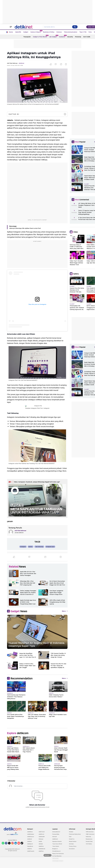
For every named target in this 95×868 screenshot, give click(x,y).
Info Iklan (71, 844)
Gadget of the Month (40, 36)
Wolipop (41, 839)
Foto (90, 32)
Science (59, 32)
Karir (70, 836)
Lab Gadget (53, 36)
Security (70, 36)
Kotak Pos (71, 839)
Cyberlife (18, 32)
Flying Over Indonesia (58, 853)
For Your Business (57, 856)
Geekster (62, 36)
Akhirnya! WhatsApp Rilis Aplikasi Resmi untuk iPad (25, 228)
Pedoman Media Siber (75, 834)
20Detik (41, 844)
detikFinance (30, 836)
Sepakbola (30, 846)
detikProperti (30, 851)
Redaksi (71, 831)
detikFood (41, 834)
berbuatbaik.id (56, 831)
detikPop (41, 851)
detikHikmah (42, 848)
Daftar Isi (14, 114)
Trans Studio (55, 846)
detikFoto (41, 846)
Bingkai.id (55, 848)
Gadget (25, 32)
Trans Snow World (57, 844)
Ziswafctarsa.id (56, 851)
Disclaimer (72, 848)
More (64, 611)
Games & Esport (36, 31)
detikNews (30, 831)
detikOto (29, 848)
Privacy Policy (72, 846)
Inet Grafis (86, 36)
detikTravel (42, 831)
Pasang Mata (55, 834)
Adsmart (54, 836)
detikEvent (55, 839)
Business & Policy (48, 32)
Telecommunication (70, 32)
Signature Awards (57, 841)
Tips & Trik (82, 32)
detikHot (29, 841)
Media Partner (72, 841)
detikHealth (42, 836)
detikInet (29, 839)
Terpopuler (27, 36)
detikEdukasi (30, 834)
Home (11, 32)
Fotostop (78, 36)
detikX (40, 841)
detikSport (30, 844)
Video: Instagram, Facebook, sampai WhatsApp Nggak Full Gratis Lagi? (37, 482)
